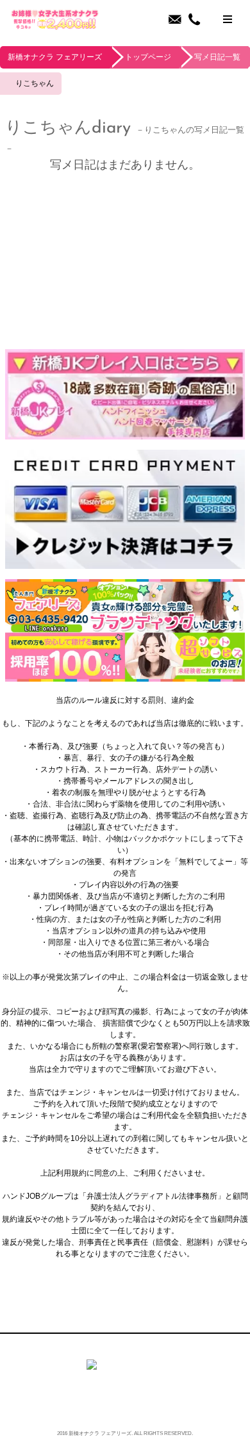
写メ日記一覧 (217, 57)
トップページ (148, 57)
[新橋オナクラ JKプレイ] (125, 433)
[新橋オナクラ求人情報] (125, 675)
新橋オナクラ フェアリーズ (55, 57)
